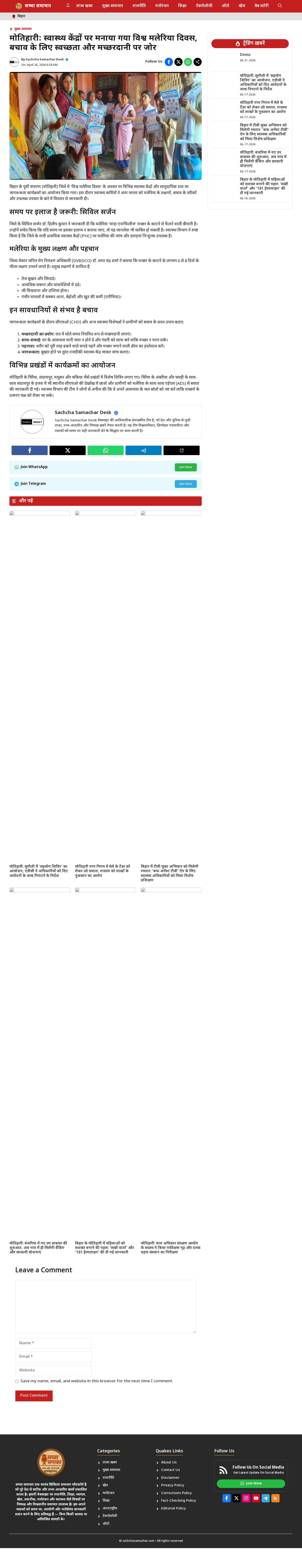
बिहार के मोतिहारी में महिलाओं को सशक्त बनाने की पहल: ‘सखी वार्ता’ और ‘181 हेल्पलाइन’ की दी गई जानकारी (104, 1248)
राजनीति (139, 6)
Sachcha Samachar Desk (45, 60)
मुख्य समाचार (112, 6)
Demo (245, 55)
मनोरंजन (162, 6)
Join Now (186, 467)
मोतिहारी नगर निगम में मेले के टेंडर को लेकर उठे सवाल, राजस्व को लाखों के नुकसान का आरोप (102, 871)
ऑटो (225, 6)
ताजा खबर (84, 6)
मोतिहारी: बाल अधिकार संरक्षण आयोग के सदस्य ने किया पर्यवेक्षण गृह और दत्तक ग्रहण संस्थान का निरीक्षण (171, 1248)
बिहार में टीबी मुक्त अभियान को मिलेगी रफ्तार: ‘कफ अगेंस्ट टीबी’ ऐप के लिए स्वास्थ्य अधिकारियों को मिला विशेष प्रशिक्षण (169, 873)
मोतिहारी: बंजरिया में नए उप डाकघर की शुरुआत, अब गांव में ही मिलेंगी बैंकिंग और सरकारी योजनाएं (38, 1248)
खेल (242, 6)
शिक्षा (182, 6)
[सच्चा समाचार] (18, 6)
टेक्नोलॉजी (204, 6)
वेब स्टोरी (261, 6)
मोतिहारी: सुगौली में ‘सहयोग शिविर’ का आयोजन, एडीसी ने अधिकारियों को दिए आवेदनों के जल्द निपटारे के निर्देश (38, 871)
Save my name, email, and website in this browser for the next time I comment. (97, 1381)
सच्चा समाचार (38, 6)
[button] (280, 6)
